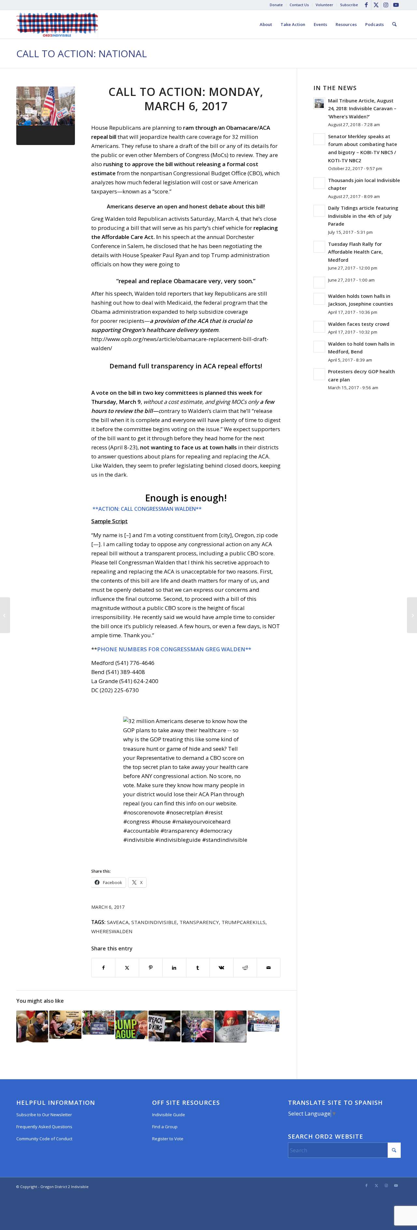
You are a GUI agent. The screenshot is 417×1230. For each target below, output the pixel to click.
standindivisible (154, 922)
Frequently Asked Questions (44, 1127)
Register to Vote (167, 1139)
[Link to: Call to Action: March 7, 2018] (32, 1026)
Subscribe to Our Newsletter (44, 1115)
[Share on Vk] (221, 967)
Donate (276, 4)
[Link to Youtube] (396, 5)
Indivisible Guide (168, 1115)
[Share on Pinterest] (150, 967)
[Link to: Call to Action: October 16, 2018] (98, 1023)
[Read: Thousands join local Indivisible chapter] (319, 183)
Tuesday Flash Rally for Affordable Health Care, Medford (355, 252)
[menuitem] (276, 5)
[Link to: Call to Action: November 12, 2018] (197, 1026)
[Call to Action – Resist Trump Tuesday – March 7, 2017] (5, 615)
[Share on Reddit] (245, 967)
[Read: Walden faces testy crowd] (319, 327)
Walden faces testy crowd (358, 324)
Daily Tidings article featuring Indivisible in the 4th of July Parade (363, 216)
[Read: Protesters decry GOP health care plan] (319, 374)
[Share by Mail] (268, 967)
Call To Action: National (81, 53)
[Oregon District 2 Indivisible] (57, 24)
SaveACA (118, 922)
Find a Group (165, 1127)
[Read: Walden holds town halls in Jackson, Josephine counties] (319, 299)
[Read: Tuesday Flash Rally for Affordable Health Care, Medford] (319, 247)
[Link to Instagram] (386, 5)
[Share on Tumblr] (197, 967)
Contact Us (299, 4)
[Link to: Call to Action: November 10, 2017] (65, 1025)
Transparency (199, 922)
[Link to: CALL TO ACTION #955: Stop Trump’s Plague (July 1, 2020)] (131, 1025)
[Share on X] (126, 967)
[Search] (394, 24)
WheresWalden (112, 931)
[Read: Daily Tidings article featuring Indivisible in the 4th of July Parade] (319, 211)
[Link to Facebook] (366, 5)
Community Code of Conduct (44, 1139)
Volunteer (324, 4)
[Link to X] (376, 5)
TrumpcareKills (244, 922)
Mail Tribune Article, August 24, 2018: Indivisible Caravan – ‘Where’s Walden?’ (362, 109)
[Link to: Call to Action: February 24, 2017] (264, 1021)
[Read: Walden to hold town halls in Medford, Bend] (319, 346)
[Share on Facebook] (103, 967)
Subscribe (349, 4)
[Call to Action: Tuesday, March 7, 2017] (412, 615)
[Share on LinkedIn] (174, 967)
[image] (45, 115)
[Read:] (319, 282)
